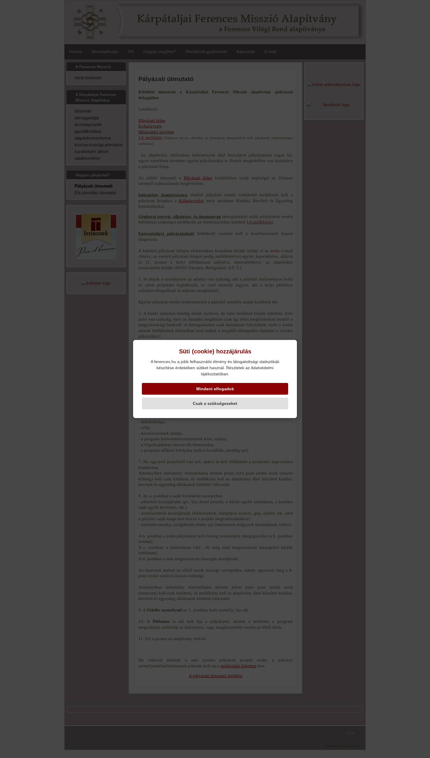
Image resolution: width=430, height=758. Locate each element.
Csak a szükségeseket (215, 403)
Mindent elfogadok (215, 388)
